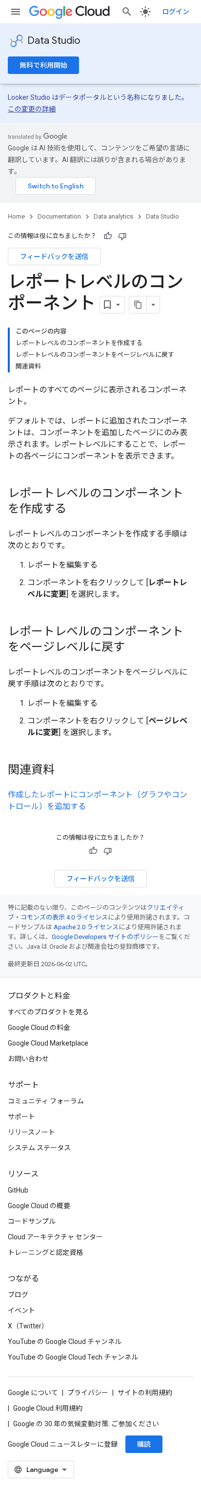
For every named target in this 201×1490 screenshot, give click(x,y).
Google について (33, 1393)
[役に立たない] (122, 236)
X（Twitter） (28, 1326)
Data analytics (113, 216)
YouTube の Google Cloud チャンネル (64, 1341)
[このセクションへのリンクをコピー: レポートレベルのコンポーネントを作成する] (76, 509)
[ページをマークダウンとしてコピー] (138, 304)
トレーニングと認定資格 (45, 1252)
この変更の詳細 (32, 109)
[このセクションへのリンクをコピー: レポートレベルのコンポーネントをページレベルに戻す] (134, 648)
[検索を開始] (127, 12)
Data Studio (53, 41)
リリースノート (31, 1132)
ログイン (175, 12)
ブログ (18, 1295)
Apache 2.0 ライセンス (86, 927)
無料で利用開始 (43, 65)
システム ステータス (39, 1148)
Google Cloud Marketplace (48, 1043)
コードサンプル (32, 1221)
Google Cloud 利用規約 (47, 1408)
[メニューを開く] (15, 11)
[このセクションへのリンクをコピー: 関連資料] (64, 770)
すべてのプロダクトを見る (48, 1012)
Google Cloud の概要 (39, 1206)
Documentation (59, 216)
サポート (21, 1117)
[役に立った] (107, 236)
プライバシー (87, 1393)
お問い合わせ (28, 1059)
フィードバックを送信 (54, 256)
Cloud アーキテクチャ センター (55, 1237)
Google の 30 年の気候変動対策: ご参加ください (86, 1424)
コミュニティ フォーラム (46, 1101)
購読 (144, 1444)
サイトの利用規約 (145, 1393)
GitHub (18, 1190)
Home (16, 216)
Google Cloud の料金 (39, 1027)
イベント (21, 1310)
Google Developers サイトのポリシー (105, 936)
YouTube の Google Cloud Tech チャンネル (73, 1357)
